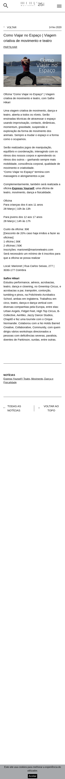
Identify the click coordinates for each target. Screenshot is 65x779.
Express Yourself (23, 188)
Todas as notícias (14, 408)
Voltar (11, 27)
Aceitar (32, 776)
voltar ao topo (51, 408)
